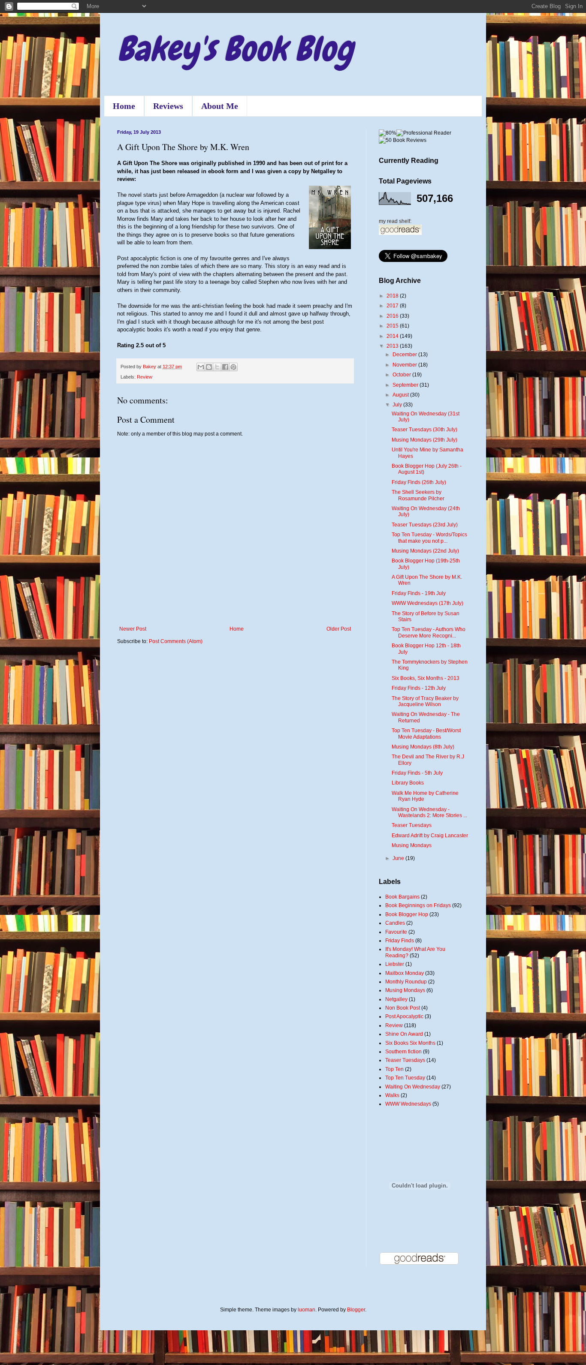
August (401, 395)
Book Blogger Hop (406, 914)
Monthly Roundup (406, 982)
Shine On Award (404, 1034)
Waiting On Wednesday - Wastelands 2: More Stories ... (429, 812)
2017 (393, 306)
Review (144, 376)
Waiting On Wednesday (412, 1087)
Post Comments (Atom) (175, 641)
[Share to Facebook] (225, 367)
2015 (393, 326)
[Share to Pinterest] (233, 367)
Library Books (408, 783)
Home (124, 106)
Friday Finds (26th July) (419, 482)
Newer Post (132, 629)
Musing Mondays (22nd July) (425, 551)
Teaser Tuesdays (412, 825)
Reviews (168, 106)
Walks (392, 1095)
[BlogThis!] (209, 367)
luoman (306, 1310)
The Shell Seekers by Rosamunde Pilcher (418, 495)
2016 (393, 316)
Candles (395, 923)
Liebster (394, 964)
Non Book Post (402, 1008)
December (405, 355)
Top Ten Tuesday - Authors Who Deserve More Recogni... (428, 632)
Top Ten (394, 1069)
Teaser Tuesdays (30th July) (424, 430)
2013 (393, 346)
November (405, 365)
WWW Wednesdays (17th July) (427, 603)
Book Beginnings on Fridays (418, 905)
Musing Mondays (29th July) (424, 440)
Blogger (356, 1310)
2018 (393, 296)
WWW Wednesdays (408, 1104)
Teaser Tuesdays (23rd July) (425, 525)
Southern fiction (403, 1052)
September (406, 385)
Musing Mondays (412, 845)
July (398, 405)
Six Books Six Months (410, 1043)
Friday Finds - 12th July (419, 688)
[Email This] (200, 367)
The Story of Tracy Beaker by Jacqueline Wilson (425, 701)
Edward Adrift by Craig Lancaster (430, 836)
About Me (219, 106)
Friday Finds (399, 941)
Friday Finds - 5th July (417, 773)
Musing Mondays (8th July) (423, 747)
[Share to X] (217, 367)
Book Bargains (402, 897)
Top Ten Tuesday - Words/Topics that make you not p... (429, 538)
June (399, 858)
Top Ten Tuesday (405, 1078)
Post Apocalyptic (404, 1016)
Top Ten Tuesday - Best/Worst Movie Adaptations (426, 734)
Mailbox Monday (404, 973)
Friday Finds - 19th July (419, 593)
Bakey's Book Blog (235, 49)
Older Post (338, 629)
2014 (393, 336)
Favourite (396, 932)
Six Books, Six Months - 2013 (425, 678)
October (402, 375)
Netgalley (396, 999)
